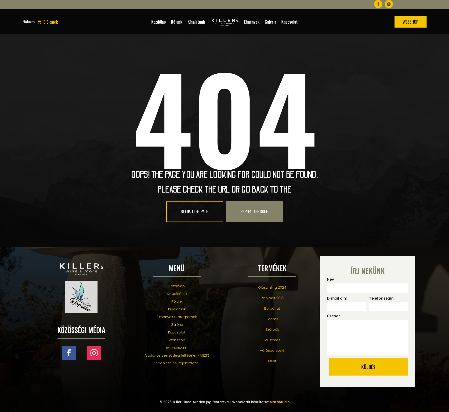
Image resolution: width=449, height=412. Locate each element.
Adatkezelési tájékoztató (177, 363)
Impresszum (176, 347)
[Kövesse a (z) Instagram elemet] (94, 353)
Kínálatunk (196, 22)
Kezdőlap (158, 22)
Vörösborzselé (272, 350)
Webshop (410, 22)
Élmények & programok (177, 316)
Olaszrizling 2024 (272, 287)
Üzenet (333, 316)
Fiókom (28, 22)
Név (330, 279)
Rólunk (176, 22)
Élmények (252, 22)
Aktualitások (177, 293)
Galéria (270, 22)
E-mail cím (337, 298)
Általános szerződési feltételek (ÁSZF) (177, 355)
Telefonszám (381, 298)
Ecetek (272, 318)
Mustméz (272, 339)
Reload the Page (195, 211)
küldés (368, 366)
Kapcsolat (289, 22)
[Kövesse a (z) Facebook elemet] (69, 353)
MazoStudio (280, 402)
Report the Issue (254, 211)
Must (272, 360)
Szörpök (272, 329)
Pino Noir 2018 (272, 297)
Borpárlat (272, 308)
